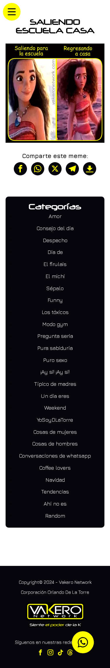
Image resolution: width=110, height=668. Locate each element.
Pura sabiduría (55, 348)
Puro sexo (55, 360)
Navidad (55, 480)
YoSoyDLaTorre (55, 420)
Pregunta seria (55, 336)
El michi (55, 276)
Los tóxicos (55, 312)
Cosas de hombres (55, 444)
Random (55, 516)
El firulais (55, 264)
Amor (55, 216)
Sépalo (55, 288)
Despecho (55, 240)
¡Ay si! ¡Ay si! (55, 372)
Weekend (55, 408)
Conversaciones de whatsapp (55, 456)
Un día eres (55, 396)
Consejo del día (55, 228)
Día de (55, 252)
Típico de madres (55, 384)
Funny (55, 300)
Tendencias (55, 491)
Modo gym (55, 324)
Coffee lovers (55, 468)
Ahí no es (55, 504)
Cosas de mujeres (55, 432)
